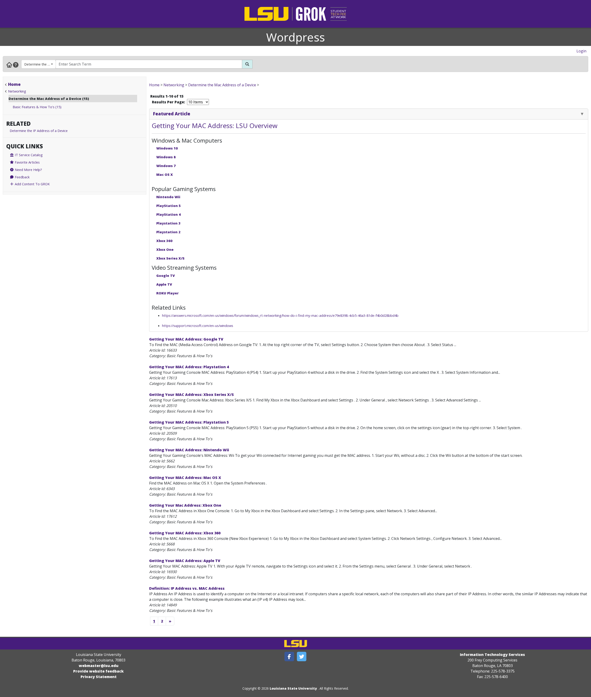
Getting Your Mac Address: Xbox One (185, 505)
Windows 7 (166, 165)
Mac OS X (164, 174)
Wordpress (295, 37)
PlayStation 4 (168, 214)
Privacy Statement (99, 676)
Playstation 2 (168, 232)
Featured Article (171, 114)
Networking (17, 91)
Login (581, 51)
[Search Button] (247, 64)
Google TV (165, 275)
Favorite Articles (27, 162)
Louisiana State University (293, 688)
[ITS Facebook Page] (289, 656)
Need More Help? (28, 169)
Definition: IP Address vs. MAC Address (187, 588)
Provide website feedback (98, 671)
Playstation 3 (168, 223)
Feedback (22, 177)
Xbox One (165, 249)
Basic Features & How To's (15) (37, 107)
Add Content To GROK (32, 184)
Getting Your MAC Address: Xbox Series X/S (191, 394)
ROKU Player (167, 293)
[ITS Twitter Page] (302, 656)
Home (14, 84)
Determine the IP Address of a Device (39, 130)
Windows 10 (167, 148)
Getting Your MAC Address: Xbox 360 (184, 532)
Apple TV (164, 284)
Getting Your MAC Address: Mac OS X (185, 477)
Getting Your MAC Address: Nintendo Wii (189, 449)
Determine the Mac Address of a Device (40, 64)
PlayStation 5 (168, 205)
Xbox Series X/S (170, 258)
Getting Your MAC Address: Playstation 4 (189, 366)
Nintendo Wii (168, 196)
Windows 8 (166, 157)
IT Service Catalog (28, 155)
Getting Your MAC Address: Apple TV (184, 560)
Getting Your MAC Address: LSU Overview (214, 125)
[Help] (15, 64)
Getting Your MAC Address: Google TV (186, 339)
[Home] (9, 64)
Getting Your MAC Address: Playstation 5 (189, 422)
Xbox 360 (164, 240)
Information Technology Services (492, 654)
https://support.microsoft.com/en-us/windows (197, 325)
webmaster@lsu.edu (98, 665)
